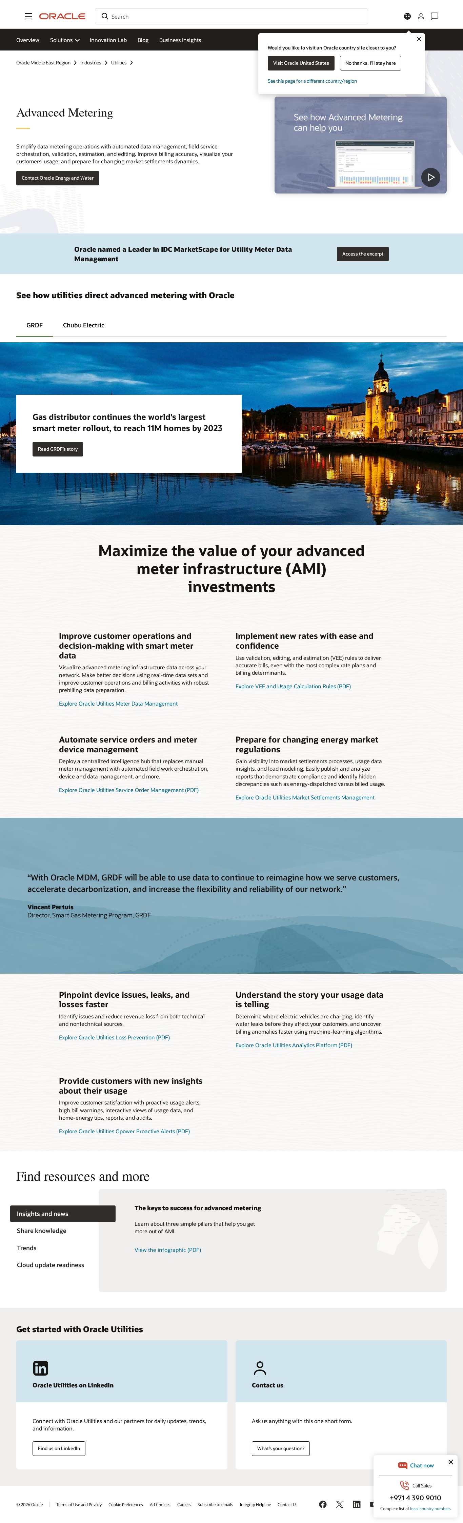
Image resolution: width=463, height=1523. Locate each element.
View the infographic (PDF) (168, 1249)
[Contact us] (434, 16)
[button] (28, 16)
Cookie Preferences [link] (125, 1504)
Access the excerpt (362, 253)
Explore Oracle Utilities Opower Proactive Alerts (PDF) (124, 1131)
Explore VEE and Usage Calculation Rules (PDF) (293, 686)
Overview (27, 39)
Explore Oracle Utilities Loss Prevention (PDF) (114, 1037)
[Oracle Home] (62, 16)
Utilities (119, 62)
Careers (184, 1504)
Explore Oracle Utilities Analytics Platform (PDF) (294, 1045)
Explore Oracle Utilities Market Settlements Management (305, 797)
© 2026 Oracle (29, 1504)
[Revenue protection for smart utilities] (361, 145)
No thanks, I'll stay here (370, 63)
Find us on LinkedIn (59, 1448)
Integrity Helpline (255, 1504)
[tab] (34, 324)
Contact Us (288, 1504)
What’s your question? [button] (280, 1448)
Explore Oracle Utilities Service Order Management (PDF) (129, 789)
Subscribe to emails (215, 1504)
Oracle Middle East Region (43, 62)
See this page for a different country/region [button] (312, 81)
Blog (143, 39)
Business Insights (180, 39)
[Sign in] (421, 16)
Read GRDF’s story (58, 449)
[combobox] (231, 16)
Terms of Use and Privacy (79, 1504)
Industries (90, 62)
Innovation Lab (108, 39)
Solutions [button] (61, 39)
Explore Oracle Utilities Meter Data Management (118, 703)
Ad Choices (160, 1504)
